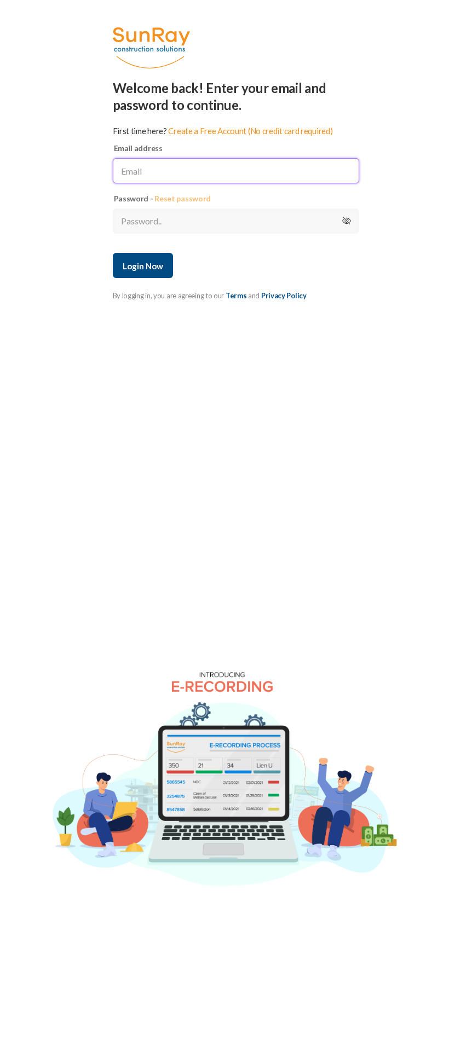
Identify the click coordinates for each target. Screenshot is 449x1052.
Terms (236, 295)
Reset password (182, 198)
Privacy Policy (284, 295)
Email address (138, 148)
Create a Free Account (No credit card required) (250, 131)
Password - (162, 198)
